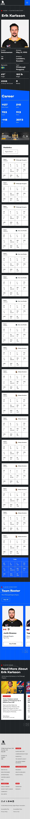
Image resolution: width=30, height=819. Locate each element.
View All (5, 599)
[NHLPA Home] (3, 2)
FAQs (2, 779)
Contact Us (4, 755)
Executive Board (5, 772)
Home (5, 10)
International (5, 774)
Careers (3, 757)
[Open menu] (27, 3)
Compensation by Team (22, 754)
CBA (2, 759)
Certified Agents (5, 777)
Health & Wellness (20, 772)
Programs (18, 769)
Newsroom (18, 786)
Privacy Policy (4, 811)
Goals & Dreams (5, 786)
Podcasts (18, 789)
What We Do (4, 769)
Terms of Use (16, 811)
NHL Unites (7, 794)
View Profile (12, 643)
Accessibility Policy (17, 809)
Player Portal (22, 774)
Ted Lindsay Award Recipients (20, 762)
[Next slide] (26, 651)
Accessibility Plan (5, 809)
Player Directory (16, 10)
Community (4, 791)
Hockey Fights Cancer (7, 789)
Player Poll (18, 756)
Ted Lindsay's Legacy (21, 759)
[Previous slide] (23, 651)
